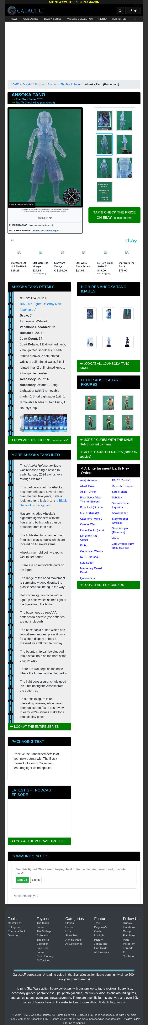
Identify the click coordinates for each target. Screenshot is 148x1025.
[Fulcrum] (138, 5)
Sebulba (117, 497)
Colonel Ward (88, 524)
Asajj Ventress (88, 480)
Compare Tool (16, 931)
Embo (83, 545)
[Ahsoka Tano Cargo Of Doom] (127, 403)
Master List (14, 922)
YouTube (128, 956)
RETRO (102, 19)
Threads (128, 947)
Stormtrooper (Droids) (120, 520)
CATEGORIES (30, 19)
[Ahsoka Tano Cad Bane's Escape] (108, 422)
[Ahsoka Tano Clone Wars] (90, 422)
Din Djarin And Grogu (89, 537)
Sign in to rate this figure (46, 230)
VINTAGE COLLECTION (80, 19)
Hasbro (39, 84)
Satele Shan (119, 491)
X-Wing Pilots (73, 939)
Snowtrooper (120, 512)
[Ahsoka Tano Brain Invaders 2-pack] (127, 422)
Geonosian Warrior (91, 551)
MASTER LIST (120, 19)
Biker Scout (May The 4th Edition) (90, 499)
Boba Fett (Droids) (91, 507)
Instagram (129, 943)
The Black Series (26, 99)
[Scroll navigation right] (135, 19)
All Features (101, 952)
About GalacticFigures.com (108, 1002)
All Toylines (43, 960)
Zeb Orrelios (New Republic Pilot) (123, 545)
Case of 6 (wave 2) (91, 518)
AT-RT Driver (88, 491)
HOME (15, 84)
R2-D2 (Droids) (121, 480)
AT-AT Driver (88, 486)
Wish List (50, 217)
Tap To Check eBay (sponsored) (35, 102)
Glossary (13, 935)
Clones (69, 922)
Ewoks (69, 927)
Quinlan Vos (87, 578)
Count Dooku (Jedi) (92, 530)
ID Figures (14, 927)
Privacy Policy (131, 1018)
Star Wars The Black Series (64, 84)
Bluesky (127, 922)
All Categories (73, 943)
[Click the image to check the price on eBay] (45, 157)
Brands (27, 84)
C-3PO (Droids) (89, 512)
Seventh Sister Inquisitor (121, 505)
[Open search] (120, 10)
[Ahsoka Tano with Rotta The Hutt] (90, 403)
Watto (115, 538)
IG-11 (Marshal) (89, 556)
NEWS (14, 19)
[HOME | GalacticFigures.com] (26, 10)
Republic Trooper (122, 486)
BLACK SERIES (52, 19)
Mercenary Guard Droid (91, 570)
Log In (36, 879)
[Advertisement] (74, 50)
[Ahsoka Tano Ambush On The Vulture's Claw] (108, 403)
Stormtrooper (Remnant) (120, 530)
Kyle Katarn (87, 562)
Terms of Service (75, 1022)
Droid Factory (45, 956)
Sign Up (22, 879)
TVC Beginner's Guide (100, 927)
